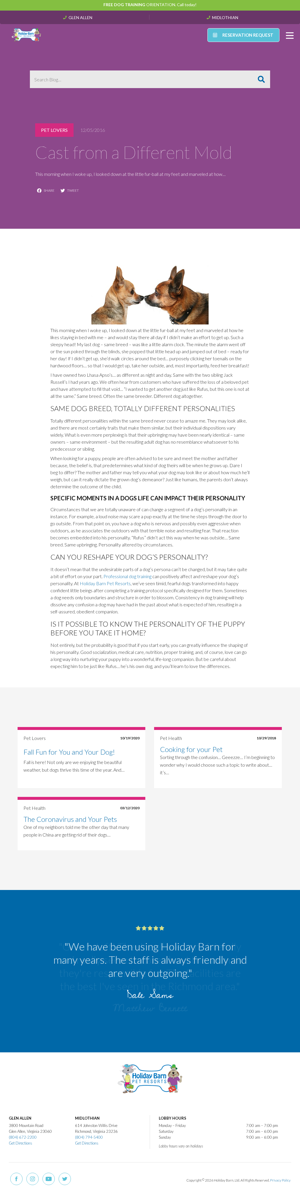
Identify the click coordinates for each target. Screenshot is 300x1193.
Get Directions (20, 1143)
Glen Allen (80, 17)
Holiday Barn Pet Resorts (105, 583)
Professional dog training (127, 576)
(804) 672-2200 (23, 1137)
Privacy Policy (280, 1180)
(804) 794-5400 (89, 1137)
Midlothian (225, 17)
